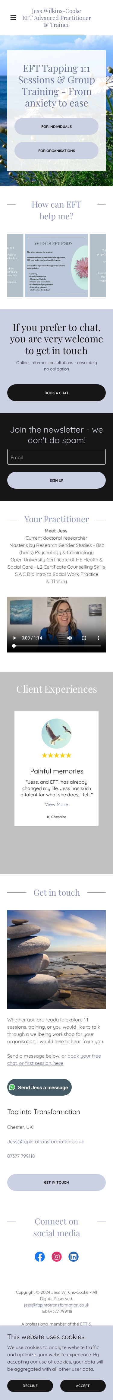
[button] (14, 17)
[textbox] (56, 457)
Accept (83, 1385)
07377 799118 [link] (21, 1156)
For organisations (56, 150)
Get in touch (56, 1182)
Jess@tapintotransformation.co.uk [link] (45, 1141)
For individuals (56, 126)
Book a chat (57, 393)
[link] (56, 17)
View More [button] (56, 804)
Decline (30, 1385)
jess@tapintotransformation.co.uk (56, 1305)
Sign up (56, 480)
